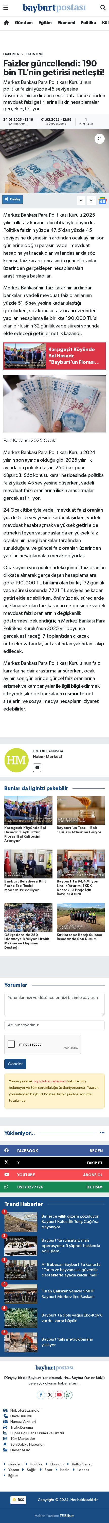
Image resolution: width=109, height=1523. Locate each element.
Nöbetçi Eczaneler (25, 1410)
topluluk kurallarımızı (50, 1081)
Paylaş (15, 199)
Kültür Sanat (82, 1464)
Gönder (15, 1064)
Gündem (23, 23)
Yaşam (13, 1470)
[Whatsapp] (68, 1395)
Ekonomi (66, 23)
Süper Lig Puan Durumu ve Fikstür (37, 1433)
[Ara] (103, 8)
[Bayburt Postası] (54, 8)
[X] (50, 1395)
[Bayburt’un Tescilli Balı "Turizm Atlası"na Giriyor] (81, 810)
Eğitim (45, 23)
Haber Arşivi (20, 1450)
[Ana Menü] (5, 8)
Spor (48, 1470)
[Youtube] (59, 1395)
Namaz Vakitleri (23, 1422)
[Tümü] (102, 1133)
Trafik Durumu (21, 1427)
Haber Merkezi (47, 757)
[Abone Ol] (102, 200)
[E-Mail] (37, 768)
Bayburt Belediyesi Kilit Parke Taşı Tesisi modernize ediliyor (25, 886)
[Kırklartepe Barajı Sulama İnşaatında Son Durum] (81, 917)
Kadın (64, 1470)
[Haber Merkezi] (16, 760)
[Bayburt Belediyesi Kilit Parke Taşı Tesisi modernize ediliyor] (28, 864)
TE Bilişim (67, 1516)
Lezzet (83, 1470)
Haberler (11, 54)
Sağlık (32, 1470)
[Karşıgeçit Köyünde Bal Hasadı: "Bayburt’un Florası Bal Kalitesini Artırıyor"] (28, 810)
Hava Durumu (21, 1416)
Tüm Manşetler (22, 1439)
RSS (20, 1500)
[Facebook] (41, 1395)
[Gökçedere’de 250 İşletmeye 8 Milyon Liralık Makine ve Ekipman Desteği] (28, 917)
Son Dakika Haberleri (27, 1444)
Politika (88, 23)
